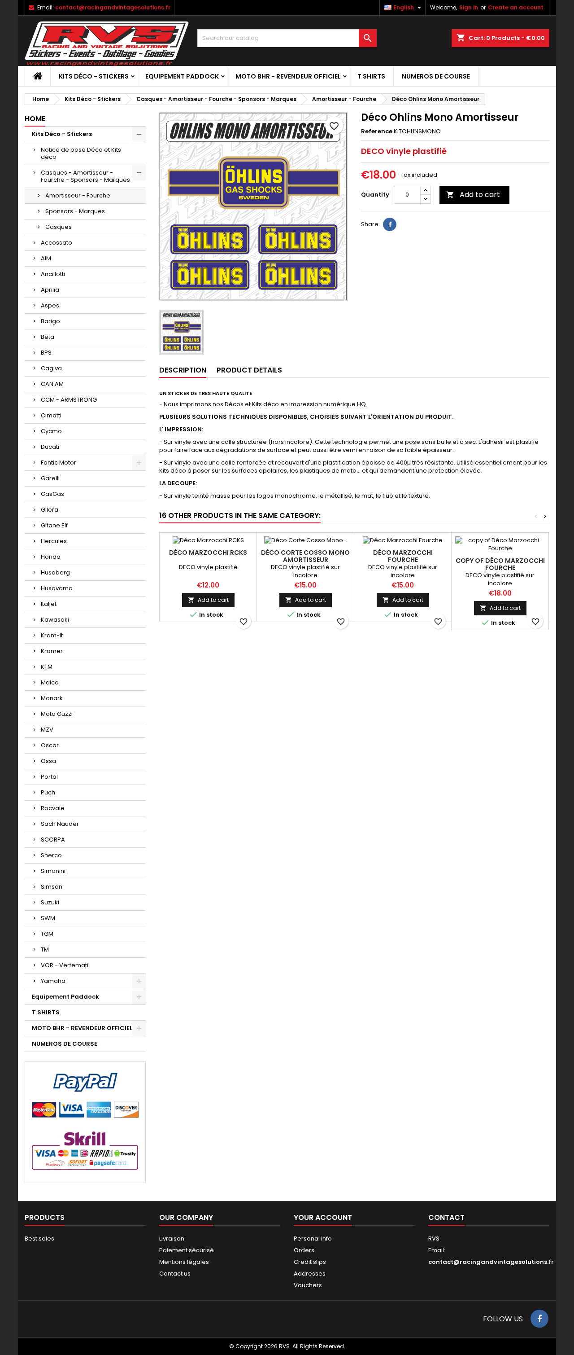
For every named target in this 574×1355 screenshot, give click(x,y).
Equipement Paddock (182, 76)
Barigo (50, 321)
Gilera (49, 509)
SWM (48, 918)
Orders (304, 1250)
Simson (51, 886)
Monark (52, 698)
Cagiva (51, 368)
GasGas (52, 494)
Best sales (39, 1238)
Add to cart (473, 194)
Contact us (175, 1273)
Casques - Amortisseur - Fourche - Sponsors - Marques (85, 176)
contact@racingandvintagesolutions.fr (112, 7)
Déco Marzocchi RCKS (208, 552)
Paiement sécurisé (186, 1250)
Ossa (48, 761)
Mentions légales (184, 1262)
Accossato (56, 242)
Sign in (468, 7)
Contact (446, 1217)
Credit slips (310, 1262)
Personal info (313, 1238)
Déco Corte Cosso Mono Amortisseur (305, 556)
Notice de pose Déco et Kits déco (81, 153)
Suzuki (50, 902)
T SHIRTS (371, 76)
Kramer (52, 651)
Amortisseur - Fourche (77, 195)
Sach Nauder (60, 824)
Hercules (54, 541)
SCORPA (53, 839)
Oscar (50, 745)
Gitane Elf (54, 525)
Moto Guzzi (57, 714)
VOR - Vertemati (64, 965)
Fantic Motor (58, 462)
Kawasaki (55, 619)
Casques (58, 227)
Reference (376, 131)
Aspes (50, 305)
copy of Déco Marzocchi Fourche (500, 564)
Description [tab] (182, 370)
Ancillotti (53, 274)
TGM (47, 934)
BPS (46, 352)
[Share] (389, 224)
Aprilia (50, 289)
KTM (46, 666)
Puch (48, 792)
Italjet (49, 604)
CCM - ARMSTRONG (69, 399)
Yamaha (53, 981)
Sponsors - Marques (75, 211)
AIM (46, 258)
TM (45, 949)
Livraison (171, 1238)
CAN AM (52, 384)
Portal (49, 776)
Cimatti (51, 415)
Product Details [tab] (249, 370)
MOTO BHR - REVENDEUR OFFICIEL (288, 76)
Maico (50, 682)
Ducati (50, 447)
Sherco (51, 855)
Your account (323, 1217)
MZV (47, 729)
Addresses (310, 1273)
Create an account (516, 7)
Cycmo (51, 431)
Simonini (53, 871)
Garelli (50, 478)
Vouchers (308, 1285)
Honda (51, 557)
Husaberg (55, 572)
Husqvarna (57, 588)
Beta (47, 337)
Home (35, 119)
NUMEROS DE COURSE (436, 76)
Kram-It (52, 635)
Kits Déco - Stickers (94, 76)
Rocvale (53, 808)
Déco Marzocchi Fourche (403, 556)
